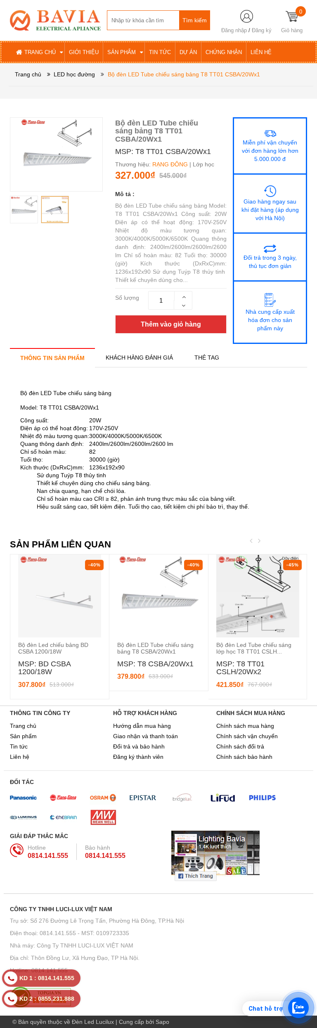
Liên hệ (19, 756)
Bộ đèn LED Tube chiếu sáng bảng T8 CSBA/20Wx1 (155, 648)
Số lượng (127, 297)
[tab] (52, 357)
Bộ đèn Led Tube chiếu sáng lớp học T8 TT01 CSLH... (253, 648)
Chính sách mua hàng (245, 725)
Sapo (162, 1022)
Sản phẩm (23, 736)
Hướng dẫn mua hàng (142, 725)
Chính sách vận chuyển (247, 736)
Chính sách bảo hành (244, 756)
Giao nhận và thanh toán (145, 736)
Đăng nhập (234, 30)
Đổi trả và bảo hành (139, 746)
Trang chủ (23, 725)
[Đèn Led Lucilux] (55, 20)
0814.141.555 (48, 855)
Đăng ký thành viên (138, 756)
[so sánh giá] (158, 997)
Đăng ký (262, 30)
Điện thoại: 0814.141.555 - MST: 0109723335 (69, 933)
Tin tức (19, 746)
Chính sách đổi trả (240, 746)
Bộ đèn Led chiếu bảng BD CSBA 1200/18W (53, 648)
